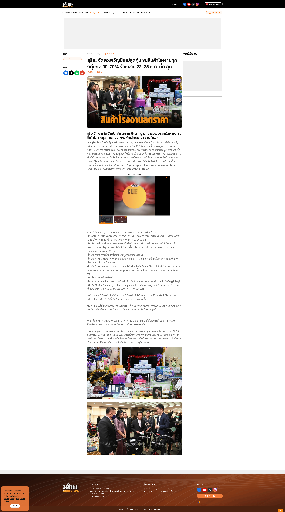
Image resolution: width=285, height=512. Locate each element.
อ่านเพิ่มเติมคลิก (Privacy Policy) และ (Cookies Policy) (14, 499)
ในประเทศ (104, 12)
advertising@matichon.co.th (158, 489)
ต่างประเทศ (125, 12)
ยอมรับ (15, 505)
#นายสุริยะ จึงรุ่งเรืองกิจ (72, 59)
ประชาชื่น (144, 12)
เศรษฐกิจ (93, 12)
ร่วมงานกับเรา (210, 496)
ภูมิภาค (115, 12)
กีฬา (135, 12)
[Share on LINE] (76, 72)
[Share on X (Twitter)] (71, 72)
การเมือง (82, 12)
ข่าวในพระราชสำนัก (69, 12)
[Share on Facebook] (65, 72)
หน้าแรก (90, 53)
